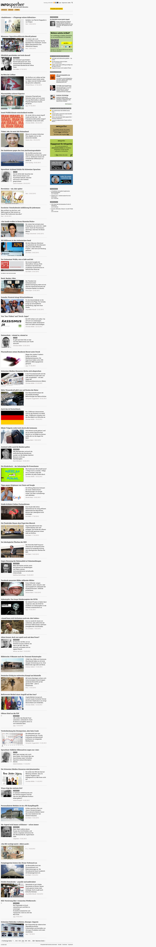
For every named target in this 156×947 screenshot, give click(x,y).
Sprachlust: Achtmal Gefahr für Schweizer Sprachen (20, 169)
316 (29, 941)
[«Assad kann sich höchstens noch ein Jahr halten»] (12, 620)
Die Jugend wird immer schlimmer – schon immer (20, 825)
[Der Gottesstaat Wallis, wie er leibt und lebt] (12, 261)
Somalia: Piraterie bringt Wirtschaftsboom (17, 297)
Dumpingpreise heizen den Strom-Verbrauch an (19, 863)
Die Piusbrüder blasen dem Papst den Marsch (18, 523)
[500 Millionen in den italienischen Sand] (12, 243)
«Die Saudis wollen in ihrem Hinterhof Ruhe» (18, 221)
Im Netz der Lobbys (8, 75)
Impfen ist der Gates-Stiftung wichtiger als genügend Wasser (62, 65)
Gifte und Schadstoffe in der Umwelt (63, 75)
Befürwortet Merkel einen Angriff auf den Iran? (19, 694)
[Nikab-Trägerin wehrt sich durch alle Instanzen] (12, 430)
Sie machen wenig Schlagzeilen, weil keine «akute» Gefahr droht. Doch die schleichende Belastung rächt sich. (64, 80)
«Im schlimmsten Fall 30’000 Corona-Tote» (61, 111)
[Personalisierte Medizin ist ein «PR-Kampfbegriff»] (12, 808)
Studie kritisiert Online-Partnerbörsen (15, 504)
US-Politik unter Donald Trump (63, 86)
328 (33, 941)
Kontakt (59, 944)
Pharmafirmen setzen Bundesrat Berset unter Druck (20, 352)
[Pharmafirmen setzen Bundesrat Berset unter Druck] (12, 354)
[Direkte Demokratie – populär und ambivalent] (12, 884)
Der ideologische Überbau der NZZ (14, 542)
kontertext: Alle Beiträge (62, 95)
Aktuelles (4, 9)
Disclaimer (64, 944)
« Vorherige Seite (6, 941)
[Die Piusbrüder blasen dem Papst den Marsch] (12, 525)
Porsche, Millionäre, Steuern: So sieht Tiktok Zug (62, 209)
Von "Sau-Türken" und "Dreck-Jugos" (15, 316)
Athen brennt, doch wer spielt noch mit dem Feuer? (20, 637)
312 (16, 941)
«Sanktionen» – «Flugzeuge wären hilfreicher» (18, 17)
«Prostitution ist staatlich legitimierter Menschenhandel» (60, 191)
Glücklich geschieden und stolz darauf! (15, 55)
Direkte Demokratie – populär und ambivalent (18, 882)
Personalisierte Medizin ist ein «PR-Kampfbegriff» (20, 806)
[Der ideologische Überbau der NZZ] (12, 544)
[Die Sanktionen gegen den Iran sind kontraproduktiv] (12, 153)
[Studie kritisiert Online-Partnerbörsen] (12, 506)
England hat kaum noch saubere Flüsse (61, 68)
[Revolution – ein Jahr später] (12, 191)
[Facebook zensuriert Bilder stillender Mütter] (12, 582)
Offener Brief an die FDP (10, 713)
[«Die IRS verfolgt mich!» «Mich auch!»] (12, 846)
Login (60, 2)
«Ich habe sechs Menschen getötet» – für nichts (62, 59)
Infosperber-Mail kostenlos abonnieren (48, 944)
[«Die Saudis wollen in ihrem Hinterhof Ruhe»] (12, 224)
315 (26, 941)
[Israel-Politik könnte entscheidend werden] (12, 115)
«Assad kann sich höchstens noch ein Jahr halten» (20, 618)
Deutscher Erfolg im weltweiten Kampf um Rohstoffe (21, 675)
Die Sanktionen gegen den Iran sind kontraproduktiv (21, 150)
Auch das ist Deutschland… (11, 409)
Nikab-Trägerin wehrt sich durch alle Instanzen (19, 428)
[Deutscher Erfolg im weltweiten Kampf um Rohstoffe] (12, 678)
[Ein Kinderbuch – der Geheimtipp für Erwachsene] (12, 468)
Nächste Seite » (40, 941)
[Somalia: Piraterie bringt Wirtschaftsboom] (12, 299)
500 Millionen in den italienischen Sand (16, 240)
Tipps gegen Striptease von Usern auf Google (18, 485)
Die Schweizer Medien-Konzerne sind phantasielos (20, 769)
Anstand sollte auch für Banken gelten (15, 447)
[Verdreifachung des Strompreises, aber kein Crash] (12, 733)
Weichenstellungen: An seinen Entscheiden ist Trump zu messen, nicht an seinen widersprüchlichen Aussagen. (63, 89)
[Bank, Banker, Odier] (12, 280)
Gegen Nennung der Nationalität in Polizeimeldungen (21, 561)
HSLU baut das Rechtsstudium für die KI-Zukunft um (61, 204)
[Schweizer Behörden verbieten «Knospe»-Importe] (12, 924)
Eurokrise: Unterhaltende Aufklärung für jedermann (20, 208)
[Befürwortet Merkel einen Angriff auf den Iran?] (12, 697)
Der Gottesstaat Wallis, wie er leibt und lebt (17, 259)
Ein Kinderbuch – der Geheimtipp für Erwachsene (20, 466)
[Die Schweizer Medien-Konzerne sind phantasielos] (12, 771)
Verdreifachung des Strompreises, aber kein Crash (20, 731)
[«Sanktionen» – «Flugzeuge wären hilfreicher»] (12, 19)
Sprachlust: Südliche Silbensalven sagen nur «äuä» (20, 750)
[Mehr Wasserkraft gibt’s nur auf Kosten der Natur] (12, 392)
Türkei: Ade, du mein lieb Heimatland (15, 131)
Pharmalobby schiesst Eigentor (13, 94)
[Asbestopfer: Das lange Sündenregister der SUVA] (12, 601)
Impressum (70, 944)
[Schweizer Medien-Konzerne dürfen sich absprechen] (12, 373)
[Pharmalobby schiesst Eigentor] (12, 96)
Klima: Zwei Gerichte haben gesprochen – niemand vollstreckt (62, 117)
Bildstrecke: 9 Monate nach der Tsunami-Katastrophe (21, 656)
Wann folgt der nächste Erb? (11, 788)
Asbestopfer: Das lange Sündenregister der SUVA (19, 599)
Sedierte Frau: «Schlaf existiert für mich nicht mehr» (61, 196)
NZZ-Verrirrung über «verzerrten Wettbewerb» (18, 901)
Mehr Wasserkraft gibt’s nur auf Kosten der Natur (19, 390)
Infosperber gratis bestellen (56, 8)
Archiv (69, 2)
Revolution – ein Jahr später (11, 189)
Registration (64, 2)
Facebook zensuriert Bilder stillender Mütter (17, 580)
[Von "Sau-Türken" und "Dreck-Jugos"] (12, 318)
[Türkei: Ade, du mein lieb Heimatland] (12, 134)
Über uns (10, 9)
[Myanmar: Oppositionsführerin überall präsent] (12, 38)
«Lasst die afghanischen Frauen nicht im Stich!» (62, 120)
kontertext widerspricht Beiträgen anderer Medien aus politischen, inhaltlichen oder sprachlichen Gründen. (63, 99)
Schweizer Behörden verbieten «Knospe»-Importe (19, 922)
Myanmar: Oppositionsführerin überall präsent (18, 36)
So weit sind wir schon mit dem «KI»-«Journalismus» (59, 62)
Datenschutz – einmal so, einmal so (14, 335)
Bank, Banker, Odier (8, 278)
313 (20, 941)
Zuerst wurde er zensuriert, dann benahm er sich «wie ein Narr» (62, 114)
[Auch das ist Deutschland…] (12, 411)
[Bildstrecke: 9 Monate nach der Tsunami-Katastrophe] (12, 659)
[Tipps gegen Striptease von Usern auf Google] (12, 487)
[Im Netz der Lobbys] (12, 77)
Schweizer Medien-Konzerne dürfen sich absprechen (21, 371)
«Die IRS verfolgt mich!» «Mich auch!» (15, 844)
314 (23, 941)
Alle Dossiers (68, 104)
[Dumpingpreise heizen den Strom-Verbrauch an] (12, 865)
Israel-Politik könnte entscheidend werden (17, 112)
